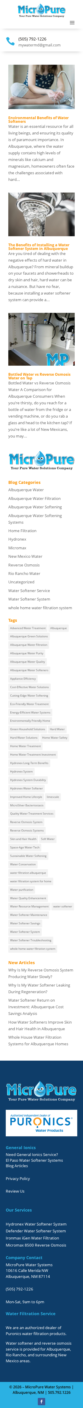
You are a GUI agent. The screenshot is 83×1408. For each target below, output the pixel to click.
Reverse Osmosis (24, 565)
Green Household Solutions (27, 729)
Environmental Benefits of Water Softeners (38, 119)
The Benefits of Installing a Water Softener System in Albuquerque (38, 246)
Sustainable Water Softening (28, 856)
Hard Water (57, 729)
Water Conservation (23, 864)
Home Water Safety (54, 738)
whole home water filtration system (40, 607)
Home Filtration (22, 530)
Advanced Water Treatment (28, 628)
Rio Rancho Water (24, 573)
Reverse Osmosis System (26, 822)
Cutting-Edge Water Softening (29, 695)
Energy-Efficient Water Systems (30, 712)
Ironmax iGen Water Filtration (32, 1238)
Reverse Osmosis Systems (27, 830)
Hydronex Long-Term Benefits (29, 763)
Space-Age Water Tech (24, 847)
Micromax (17, 547)
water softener (62, 906)
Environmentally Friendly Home (30, 721)
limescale (53, 797)
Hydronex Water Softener (26, 788)
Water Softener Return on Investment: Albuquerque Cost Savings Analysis (36, 1007)
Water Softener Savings (25, 923)
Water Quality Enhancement (28, 898)
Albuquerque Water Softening (35, 507)
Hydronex (17, 539)
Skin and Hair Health (23, 839)
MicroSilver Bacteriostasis (27, 805)
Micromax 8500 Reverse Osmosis (36, 1245)
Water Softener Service (29, 590)
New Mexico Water (25, 556)
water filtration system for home (30, 881)
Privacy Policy (18, 1178)
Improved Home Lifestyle (26, 797)
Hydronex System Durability (28, 780)
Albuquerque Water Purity (26, 653)
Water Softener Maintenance (28, 915)
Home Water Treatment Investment (33, 754)
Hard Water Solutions (24, 738)
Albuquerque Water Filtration (34, 498)
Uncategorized (21, 582)
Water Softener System (29, 599)
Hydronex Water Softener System (36, 1224)
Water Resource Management (29, 906)
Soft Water (48, 839)
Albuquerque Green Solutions (29, 636)
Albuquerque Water (26, 489)
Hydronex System (21, 771)
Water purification (21, 890)
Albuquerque (58, 628)
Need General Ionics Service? (32, 1154)
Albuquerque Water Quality (27, 662)
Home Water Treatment (25, 746)
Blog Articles (17, 1165)
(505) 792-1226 (32, 39)
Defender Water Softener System (36, 1231)
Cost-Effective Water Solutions (29, 687)
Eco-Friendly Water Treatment (29, 704)
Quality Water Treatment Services (31, 813)
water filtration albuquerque (28, 873)
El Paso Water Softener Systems (34, 1160)
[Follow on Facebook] (41, 1401)
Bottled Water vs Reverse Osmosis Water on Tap (39, 376)
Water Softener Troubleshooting (30, 940)
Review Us (15, 1191)
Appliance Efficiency (23, 679)
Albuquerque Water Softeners (29, 670)
